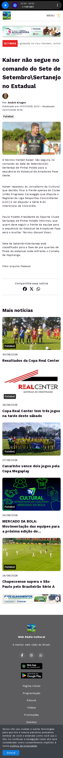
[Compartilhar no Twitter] (32, 289)
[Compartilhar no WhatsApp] (38, 289)
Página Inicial (31, 686)
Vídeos (31, 707)
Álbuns (31, 700)
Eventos (31, 722)
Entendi (11, 752)
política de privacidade (23, 745)
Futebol (8, 116)
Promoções (31, 714)
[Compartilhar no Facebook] (25, 289)
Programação (31, 693)
